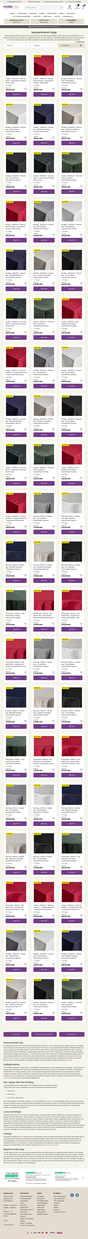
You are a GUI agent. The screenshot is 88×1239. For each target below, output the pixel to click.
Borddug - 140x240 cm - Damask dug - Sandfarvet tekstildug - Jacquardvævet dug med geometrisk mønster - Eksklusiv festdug (71, 131)
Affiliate (22, 1221)
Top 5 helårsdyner (59, 1199)
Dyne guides (40, 1199)
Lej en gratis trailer (26, 1214)
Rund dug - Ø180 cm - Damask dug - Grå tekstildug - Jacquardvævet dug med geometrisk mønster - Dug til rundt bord (42, 666)
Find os (6, 1220)
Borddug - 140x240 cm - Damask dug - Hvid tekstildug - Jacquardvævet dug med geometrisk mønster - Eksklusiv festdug (16, 131)
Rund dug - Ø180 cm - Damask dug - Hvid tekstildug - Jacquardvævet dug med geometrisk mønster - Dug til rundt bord (70, 666)
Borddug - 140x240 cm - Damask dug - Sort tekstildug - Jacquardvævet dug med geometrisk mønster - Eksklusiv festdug (16, 180)
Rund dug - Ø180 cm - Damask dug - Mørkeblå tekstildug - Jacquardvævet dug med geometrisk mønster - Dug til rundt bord (15, 715)
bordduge (70, 1060)
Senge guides (41, 1210)
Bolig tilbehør (72, 1034)
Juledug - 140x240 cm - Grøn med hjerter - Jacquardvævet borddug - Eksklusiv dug (43, 178)
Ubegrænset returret (26, 1210)
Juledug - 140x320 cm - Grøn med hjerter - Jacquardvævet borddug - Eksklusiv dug (16, 324)
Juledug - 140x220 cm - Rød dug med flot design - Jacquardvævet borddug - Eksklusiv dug (43, 81)
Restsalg (56, 1210)
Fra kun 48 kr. (17, 21)
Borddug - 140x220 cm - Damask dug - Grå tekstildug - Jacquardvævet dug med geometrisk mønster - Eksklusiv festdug (16, 958)
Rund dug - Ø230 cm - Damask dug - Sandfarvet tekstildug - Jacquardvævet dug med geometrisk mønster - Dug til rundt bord (15, 861)
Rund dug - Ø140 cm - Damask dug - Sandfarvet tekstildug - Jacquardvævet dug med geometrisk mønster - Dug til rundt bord (42, 569)
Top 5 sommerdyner (60, 1196)
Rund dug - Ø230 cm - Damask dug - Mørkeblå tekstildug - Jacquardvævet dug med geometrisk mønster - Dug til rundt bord (70, 812)
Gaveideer (57, 1203)
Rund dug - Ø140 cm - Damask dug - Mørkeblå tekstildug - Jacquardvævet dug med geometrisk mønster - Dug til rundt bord (15, 569)
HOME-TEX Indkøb (26, 1223)
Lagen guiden (41, 1205)
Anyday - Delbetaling (26, 1219)
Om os (22, 1203)
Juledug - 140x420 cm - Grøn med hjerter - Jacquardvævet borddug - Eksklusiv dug (16, 470)
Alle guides (40, 1196)
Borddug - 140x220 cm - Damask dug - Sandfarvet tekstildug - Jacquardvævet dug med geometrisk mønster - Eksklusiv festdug (16, 1007)
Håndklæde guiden (42, 1214)
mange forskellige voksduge (50, 1145)
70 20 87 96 (13, 1205)
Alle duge (17, 1034)
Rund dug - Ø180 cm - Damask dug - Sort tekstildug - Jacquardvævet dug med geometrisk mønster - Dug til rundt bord (70, 715)
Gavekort (23, 1216)
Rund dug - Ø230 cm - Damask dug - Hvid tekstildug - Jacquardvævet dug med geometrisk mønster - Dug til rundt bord (42, 812)
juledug (17, 1143)
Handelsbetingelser (26, 1196)
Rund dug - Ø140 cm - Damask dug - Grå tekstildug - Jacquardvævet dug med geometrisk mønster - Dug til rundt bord (42, 520)
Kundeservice (24, 1207)
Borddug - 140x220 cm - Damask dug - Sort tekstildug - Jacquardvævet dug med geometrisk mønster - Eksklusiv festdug (43, 1007)
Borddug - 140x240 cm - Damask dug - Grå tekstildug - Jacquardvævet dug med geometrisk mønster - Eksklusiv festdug (71, 83)
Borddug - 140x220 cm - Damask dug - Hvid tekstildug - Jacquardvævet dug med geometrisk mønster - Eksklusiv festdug (43, 958)
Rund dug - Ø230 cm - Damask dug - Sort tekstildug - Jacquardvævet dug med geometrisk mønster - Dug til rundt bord (42, 861)
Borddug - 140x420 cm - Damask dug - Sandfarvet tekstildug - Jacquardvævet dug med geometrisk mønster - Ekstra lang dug (43, 423)
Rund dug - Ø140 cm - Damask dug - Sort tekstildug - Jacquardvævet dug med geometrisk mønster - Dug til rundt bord (70, 569)
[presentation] (5, 21)
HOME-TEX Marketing (27, 1225)
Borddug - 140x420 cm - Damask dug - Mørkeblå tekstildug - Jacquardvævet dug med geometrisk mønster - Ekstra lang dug (16, 423)
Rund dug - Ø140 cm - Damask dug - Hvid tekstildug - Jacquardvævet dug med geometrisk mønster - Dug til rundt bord (70, 520)
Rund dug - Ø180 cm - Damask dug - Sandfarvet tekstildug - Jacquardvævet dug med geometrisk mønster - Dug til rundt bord (42, 715)
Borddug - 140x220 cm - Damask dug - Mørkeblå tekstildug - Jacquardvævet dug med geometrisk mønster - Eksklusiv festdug (71, 958)
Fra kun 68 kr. (44, 21)
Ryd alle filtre (80, 42)
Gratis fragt (23, 1212)
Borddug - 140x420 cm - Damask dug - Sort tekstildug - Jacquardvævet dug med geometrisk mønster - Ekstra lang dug (71, 423)
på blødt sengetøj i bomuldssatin (44, 27)
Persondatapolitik (25, 1199)
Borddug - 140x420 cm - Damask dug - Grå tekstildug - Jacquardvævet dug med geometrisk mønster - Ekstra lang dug (43, 375)
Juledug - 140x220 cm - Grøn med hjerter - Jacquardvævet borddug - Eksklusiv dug (16, 81)
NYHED (71, 21)
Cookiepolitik (24, 1201)
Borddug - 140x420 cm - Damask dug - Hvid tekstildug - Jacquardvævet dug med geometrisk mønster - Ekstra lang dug (71, 375)
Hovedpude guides (42, 1201)
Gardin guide (40, 1207)
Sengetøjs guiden (42, 1203)
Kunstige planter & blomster (44, 1034)
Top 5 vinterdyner (59, 1201)
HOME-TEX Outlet (59, 1212)
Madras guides (41, 1212)
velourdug (7, 1078)
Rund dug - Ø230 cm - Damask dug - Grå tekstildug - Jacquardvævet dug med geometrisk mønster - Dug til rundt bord (15, 812)
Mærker (56, 1207)
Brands (56, 1205)
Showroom (23, 1205)
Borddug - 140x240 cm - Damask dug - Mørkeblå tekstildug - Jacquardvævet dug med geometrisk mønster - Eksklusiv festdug (43, 131)
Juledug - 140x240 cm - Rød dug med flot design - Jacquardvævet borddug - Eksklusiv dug (16, 227)
